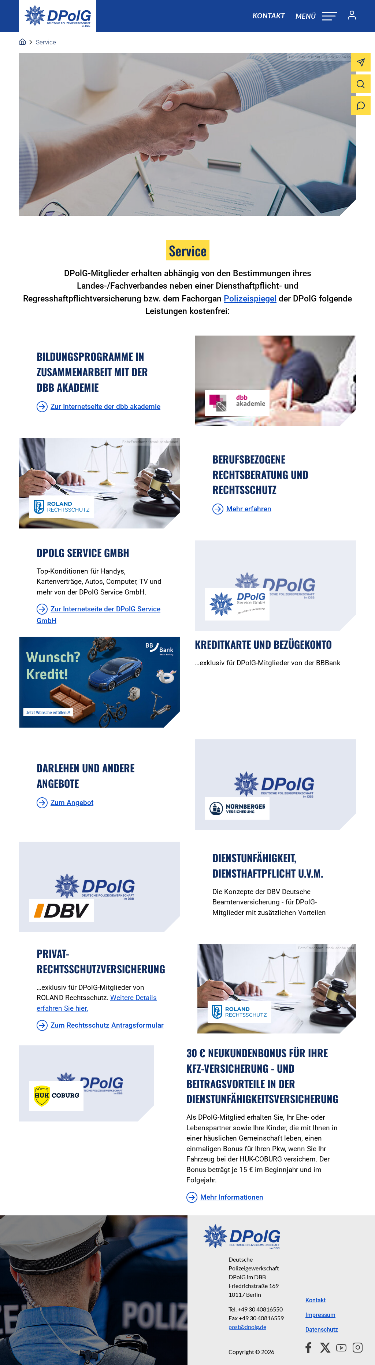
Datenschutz (321, 1329)
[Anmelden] (349, 16)
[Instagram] (354, 1346)
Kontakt (269, 15)
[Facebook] (310, 1346)
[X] (322, 1346)
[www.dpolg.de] (22, 42)
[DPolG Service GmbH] (275, 585)
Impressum (320, 1314)
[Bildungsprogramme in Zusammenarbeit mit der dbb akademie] (275, 381)
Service (46, 42)
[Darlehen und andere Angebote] (275, 784)
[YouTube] (338, 1346)
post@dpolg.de (247, 1326)
